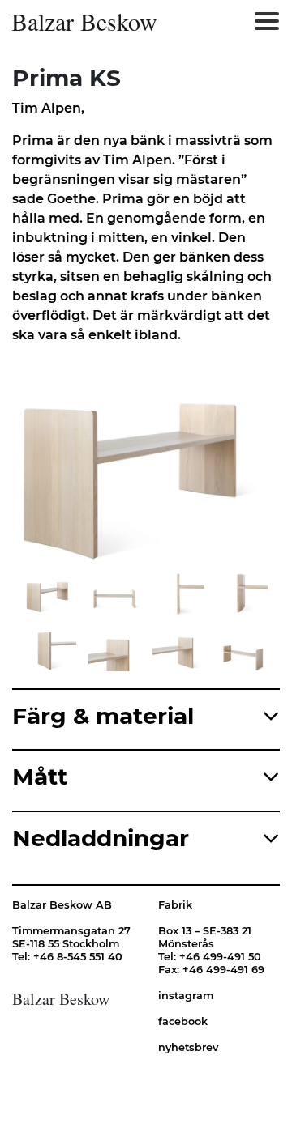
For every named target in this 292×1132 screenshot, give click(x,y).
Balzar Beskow (84, 21)
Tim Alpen (46, 108)
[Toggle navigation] (267, 21)
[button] (78, 465)
